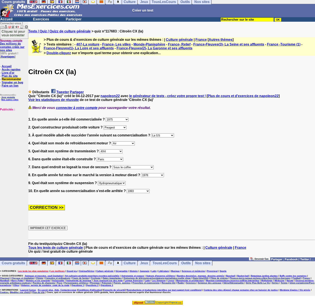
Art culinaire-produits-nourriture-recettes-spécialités (92, 276)
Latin (153, 271)
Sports (223, 271)
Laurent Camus (28, 290)
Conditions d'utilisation (90, 290)
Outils (186, 263)
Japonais (144, 271)
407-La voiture (87, 44)
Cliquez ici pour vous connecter (13, 33)
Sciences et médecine (193, 271)
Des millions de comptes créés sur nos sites (12, 45)
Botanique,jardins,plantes (264, 276)
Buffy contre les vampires (293, 276)
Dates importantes (112, 278)
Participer (73, 19)
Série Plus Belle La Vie (258, 283)
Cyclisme (96, 278)
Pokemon (107, 283)
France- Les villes (116, 44)
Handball (4, 280)
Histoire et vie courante (38, 280)
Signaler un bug (12, 82)
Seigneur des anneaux (209, 283)
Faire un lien (10, 85)
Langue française (134, 280)
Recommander (11, 79)
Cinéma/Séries (86, 271)
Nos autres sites (9, 99)
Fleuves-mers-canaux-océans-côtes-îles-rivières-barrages (260, 278)
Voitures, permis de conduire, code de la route (45, 285)
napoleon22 (110, 96)
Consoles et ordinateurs (57, 278)
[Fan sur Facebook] (259, 259)
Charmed (4, 278)
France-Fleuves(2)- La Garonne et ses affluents (154, 48)
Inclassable (58, 280)
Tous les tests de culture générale (55, 247)
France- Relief (179, 44)
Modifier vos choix (20, 292)
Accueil (6, 19)
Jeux (144, 263)
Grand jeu (72, 271)
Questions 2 (92, 285)
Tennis (284, 283)
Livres (171, 280)
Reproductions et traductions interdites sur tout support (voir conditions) (164, 290)
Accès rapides (11, 69)
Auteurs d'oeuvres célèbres (160, 276)
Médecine (279, 280)
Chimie (39, 278)
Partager (77, 92)
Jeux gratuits (8, 97)
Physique (95, 283)
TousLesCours (165, 263)
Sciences (191, 283)
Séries (275, 283)
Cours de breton (80, 278)
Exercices (41, 19)
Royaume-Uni (169, 283)
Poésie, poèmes (122, 283)
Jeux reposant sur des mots (108, 280)
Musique (175, 271)
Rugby (180, 283)
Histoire (134, 271)
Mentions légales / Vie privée (295, 290)
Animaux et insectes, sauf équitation (44, 276)
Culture (130, 263)
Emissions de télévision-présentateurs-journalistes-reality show (157, 278)
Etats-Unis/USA (200, 278)
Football (296, 278)
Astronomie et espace (132, 276)
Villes (16, 285)
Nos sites (202, 263)
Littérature (163, 271)
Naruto (289, 280)
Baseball (230, 276)
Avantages (8, 56)
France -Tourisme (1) (283, 44)
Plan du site (10, 76)
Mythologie (267, 280)
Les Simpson (159, 280)
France (201, 39)
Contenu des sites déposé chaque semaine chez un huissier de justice (241, 290)
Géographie (122, 271)
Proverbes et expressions (146, 283)
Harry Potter (17, 280)
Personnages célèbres (76, 283)
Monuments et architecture (190, 280)
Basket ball (243, 276)
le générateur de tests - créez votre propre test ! (167, 96)
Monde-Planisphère (149, 44)
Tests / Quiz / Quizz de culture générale (59, 31)
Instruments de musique (79, 280)
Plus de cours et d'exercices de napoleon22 (243, 96)
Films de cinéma (219, 278)
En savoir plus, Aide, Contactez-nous (57, 290)
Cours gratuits (13, 263)
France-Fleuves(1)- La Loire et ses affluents (79, 48)
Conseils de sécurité (114, 290)
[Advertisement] (13, 132)
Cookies (4, 292)
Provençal (212, 271)
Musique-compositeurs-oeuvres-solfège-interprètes (232, 280)
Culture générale (179, 39)
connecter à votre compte (77, 108)
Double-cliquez (58, 53)
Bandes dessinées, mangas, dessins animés (200, 276)
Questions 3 (106, 285)
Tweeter (62, 92)
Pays (59, 283)
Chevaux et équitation (22, 278)
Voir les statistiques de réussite (53, 100)
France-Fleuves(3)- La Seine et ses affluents (228, 44)
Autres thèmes (220, 39)
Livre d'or (8, 72)
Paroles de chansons (44, 283)
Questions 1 (77, 285)
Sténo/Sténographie (233, 283)
